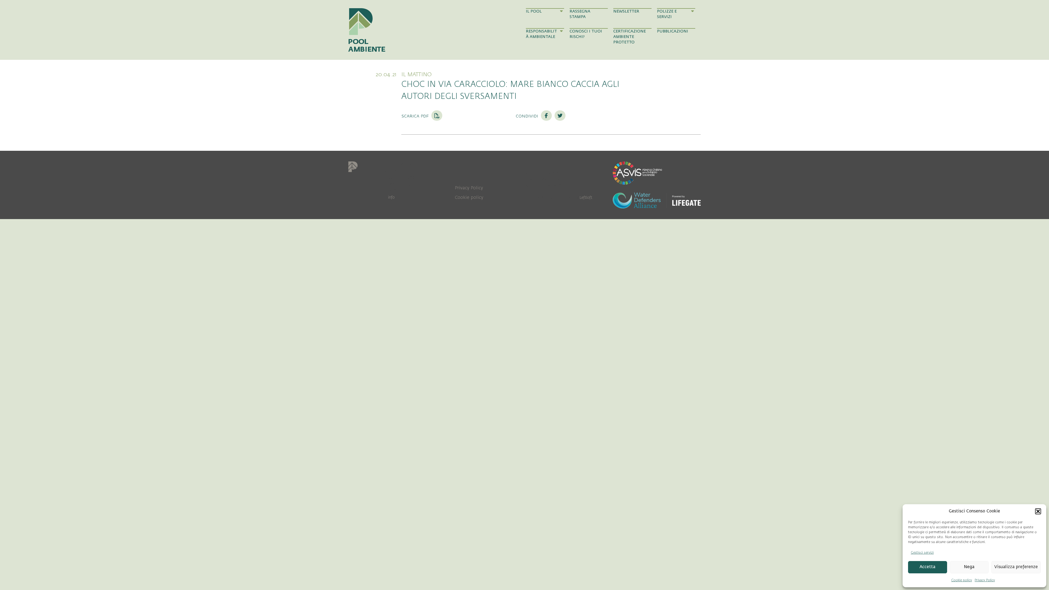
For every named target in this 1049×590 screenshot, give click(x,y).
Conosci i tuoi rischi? (586, 34)
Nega (969, 567)
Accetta (927, 567)
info (391, 197)
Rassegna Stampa (580, 14)
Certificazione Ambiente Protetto (629, 37)
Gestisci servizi (922, 552)
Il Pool (534, 11)
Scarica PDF (415, 116)
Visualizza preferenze (1016, 567)
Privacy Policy (985, 580)
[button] (1038, 511)
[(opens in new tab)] (637, 172)
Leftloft (585, 198)
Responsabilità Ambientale (541, 34)
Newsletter (626, 11)
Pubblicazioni (672, 31)
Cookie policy (961, 580)
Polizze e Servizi (667, 14)
